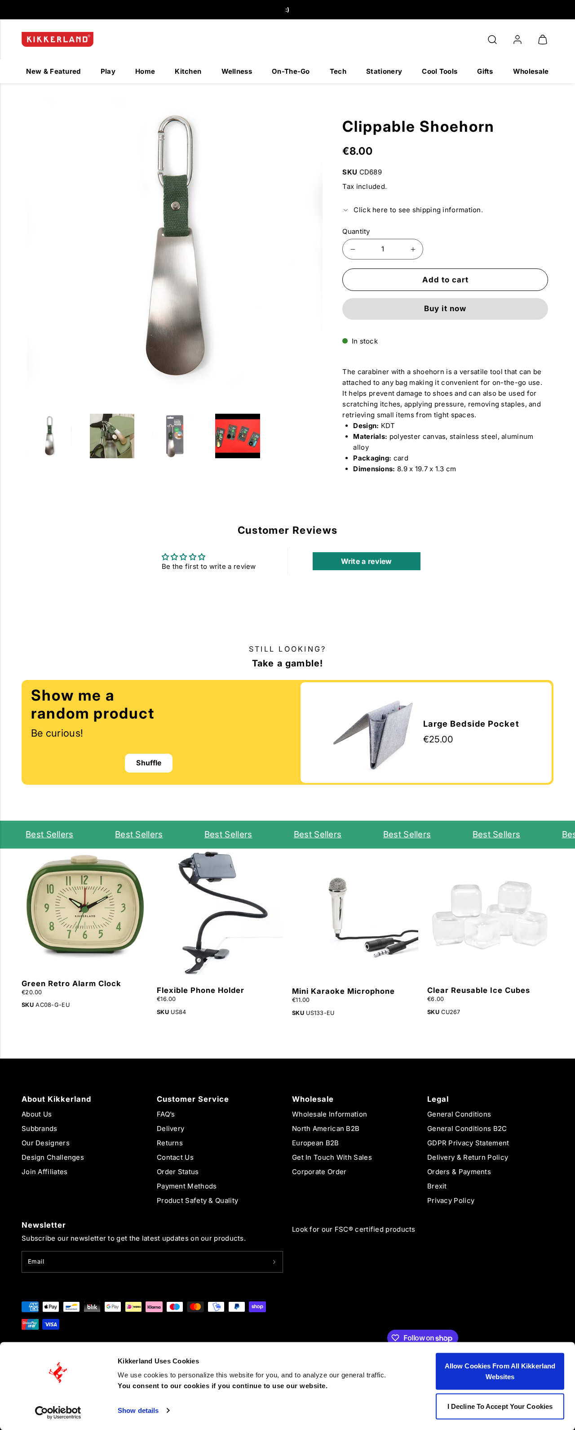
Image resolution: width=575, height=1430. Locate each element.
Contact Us (175, 1157)
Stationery (384, 71)
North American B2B (325, 1128)
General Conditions (459, 1114)
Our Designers (46, 1143)
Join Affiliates (45, 1171)
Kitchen (188, 71)
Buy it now (445, 308)
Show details (138, 1410)
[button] (492, 39)
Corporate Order (319, 1171)
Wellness (236, 71)
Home (145, 71)
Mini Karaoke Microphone (343, 991)
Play (108, 71)
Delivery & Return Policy (467, 1157)
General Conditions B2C (467, 1128)
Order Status (178, 1171)
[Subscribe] (274, 1262)
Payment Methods (187, 1186)
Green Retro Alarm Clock (71, 983)
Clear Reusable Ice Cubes (478, 990)
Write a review (366, 561)
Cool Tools (439, 71)
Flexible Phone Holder (200, 990)
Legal (438, 1099)
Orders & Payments (459, 1171)
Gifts (485, 71)
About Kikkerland (56, 1099)
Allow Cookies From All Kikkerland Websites (500, 1371)
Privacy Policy (450, 1200)
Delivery (170, 1128)
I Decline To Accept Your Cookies (500, 1406)
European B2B (315, 1143)
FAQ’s (166, 1114)
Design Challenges (53, 1157)
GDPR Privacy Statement (468, 1143)
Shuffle (148, 763)
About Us (37, 1114)
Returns (170, 1143)
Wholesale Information (329, 1114)
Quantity (356, 231)
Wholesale (531, 71)
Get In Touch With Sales (332, 1157)
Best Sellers (39, 834)
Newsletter (44, 1224)
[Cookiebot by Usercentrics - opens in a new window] (58, 1412)
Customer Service (193, 1099)
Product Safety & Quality (197, 1200)
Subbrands (40, 1128)
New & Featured (53, 71)
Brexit (437, 1186)
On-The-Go (291, 71)
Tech (338, 71)
